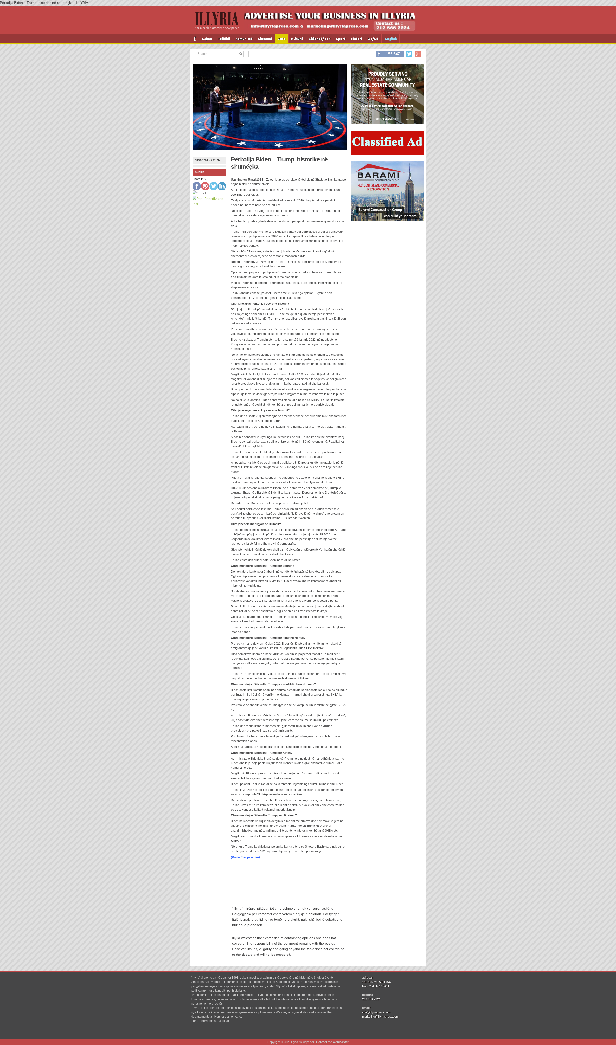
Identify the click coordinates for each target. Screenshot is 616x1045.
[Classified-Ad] (387, 153)
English (391, 39)
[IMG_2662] (387, 123)
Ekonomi (265, 39)
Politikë (224, 39)
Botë (281, 39)
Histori (356, 39)
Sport (340, 39)
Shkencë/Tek (319, 39)
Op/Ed (372, 39)
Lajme (207, 39)
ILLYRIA (219, 23)
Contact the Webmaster (332, 1042)
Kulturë (297, 39)
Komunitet (244, 39)
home (194, 38)
